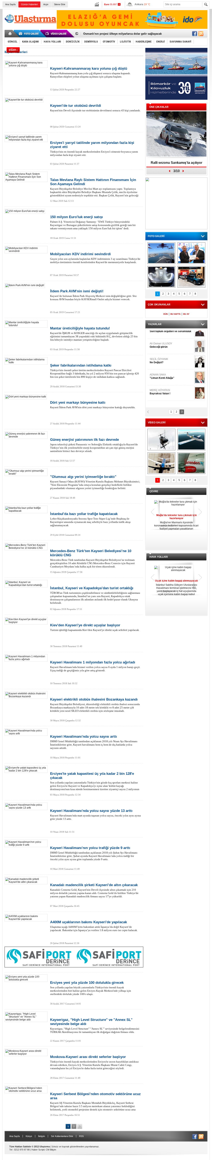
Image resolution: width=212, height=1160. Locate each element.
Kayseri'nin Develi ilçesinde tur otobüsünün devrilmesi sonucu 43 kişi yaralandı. (95, 108)
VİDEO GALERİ (156, 422)
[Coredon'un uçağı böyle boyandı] (191, 463)
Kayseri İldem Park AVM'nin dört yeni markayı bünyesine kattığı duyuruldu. (92, 405)
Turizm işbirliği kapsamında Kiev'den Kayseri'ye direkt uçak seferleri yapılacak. (95, 627)
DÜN (165, 314)
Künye (29, 1136)
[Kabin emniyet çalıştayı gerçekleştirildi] (191, 253)
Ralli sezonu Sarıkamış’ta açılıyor (176, 162)
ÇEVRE (153, 491)
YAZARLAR (154, 324)
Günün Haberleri (29, 4)
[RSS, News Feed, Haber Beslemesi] (200, 33)
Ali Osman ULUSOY (161, 336)
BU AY (186, 314)
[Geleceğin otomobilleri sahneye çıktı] (161, 277)
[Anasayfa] (10, 33)
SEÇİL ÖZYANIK (159, 351)
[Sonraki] (79, 1126)
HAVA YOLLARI (158, 556)
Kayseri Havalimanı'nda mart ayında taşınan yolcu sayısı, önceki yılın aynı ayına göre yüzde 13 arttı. (95, 814)
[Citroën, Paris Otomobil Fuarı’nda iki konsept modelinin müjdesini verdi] (191, 277)
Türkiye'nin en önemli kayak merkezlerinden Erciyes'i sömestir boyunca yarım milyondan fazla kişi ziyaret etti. (94, 149)
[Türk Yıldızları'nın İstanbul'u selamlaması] (161, 253)
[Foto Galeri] (29, 33)
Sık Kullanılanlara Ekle (62, 1136)
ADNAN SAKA (162, 367)
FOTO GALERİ (156, 236)
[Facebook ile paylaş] (194, 33)
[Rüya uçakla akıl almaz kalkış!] (161, 463)
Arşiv (45, 4)
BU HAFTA (175, 314)
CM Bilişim (51, 1149)
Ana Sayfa (10, 4)
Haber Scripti (38, 1149)
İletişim (41, 1136)
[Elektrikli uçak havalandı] (191, 439)
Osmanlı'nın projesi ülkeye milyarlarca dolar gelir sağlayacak (122, 33)
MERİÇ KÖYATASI (160, 382)
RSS (81, 1136)
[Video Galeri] (56, 33)
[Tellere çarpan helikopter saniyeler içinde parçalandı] (161, 439)
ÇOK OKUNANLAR (159, 304)
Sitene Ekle (59, 4)
